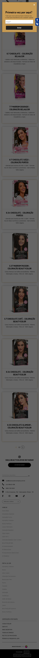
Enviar (19, 28)
